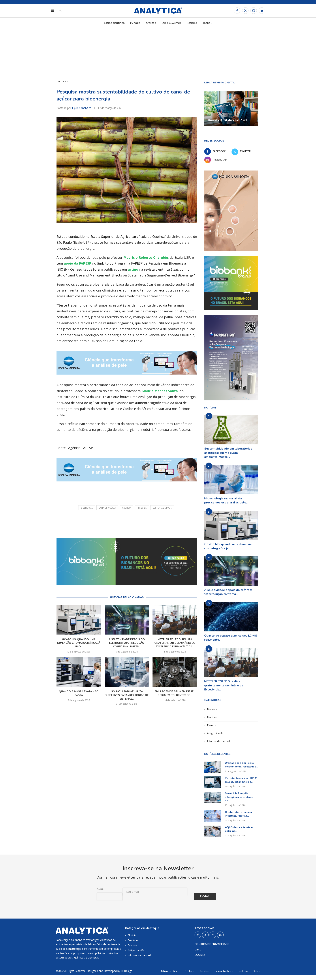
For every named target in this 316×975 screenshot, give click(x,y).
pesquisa (141, 507)
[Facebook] (237, 10)
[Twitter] (245, 10)
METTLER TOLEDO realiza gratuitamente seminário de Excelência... (223, 685)
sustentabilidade (162, 507)
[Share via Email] (148, 523)
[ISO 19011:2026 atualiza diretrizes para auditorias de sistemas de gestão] (127, 672)
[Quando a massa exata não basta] (79, 672)
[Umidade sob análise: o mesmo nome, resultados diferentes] (212, 767)
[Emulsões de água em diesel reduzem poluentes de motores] (175, 672)
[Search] (60, 10)
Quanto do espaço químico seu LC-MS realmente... (230, 638)
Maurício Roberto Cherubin (145, 257)
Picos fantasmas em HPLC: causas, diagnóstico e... (241, 780)
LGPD (198, 949)
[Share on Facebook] (124, 523)
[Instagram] (253, 10)
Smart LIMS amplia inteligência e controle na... (239, 797)
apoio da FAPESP (77, 263)
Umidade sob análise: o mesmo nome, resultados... (241, 764)
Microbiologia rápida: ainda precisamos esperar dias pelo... (226, 500)
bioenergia (87, 507)
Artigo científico (114, 23)
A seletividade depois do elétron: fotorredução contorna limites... (127, 643)
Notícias (192, 23)
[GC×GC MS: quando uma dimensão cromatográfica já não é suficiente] (79, 620)
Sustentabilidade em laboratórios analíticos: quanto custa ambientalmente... (228, 453)
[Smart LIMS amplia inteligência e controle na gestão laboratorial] (212, 797)
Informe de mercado (219, 741)
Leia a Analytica (171, 23)
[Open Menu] (52, 10)
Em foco (135, 23)
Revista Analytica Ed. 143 (227, 120)
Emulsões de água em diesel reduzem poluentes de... (175, 693)
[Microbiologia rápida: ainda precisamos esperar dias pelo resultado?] (231, 479)
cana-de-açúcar (107, 507)
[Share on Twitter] (131, 523)
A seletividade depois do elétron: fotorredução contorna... (228, 592)
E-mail (100, 889)
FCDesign (126, 971)
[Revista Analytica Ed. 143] (231, 108)
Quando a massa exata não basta (79, 693)
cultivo (126, 507)
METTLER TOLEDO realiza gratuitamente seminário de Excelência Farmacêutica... (174, 643)
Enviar (205, 896)
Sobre (206, 23)
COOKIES (200, 955)
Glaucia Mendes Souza (160, 391)
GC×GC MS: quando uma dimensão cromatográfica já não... (78, 643)
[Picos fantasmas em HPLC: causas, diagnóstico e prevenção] (212, 782)
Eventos (151, 23)
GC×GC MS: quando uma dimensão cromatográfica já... (228, 546)
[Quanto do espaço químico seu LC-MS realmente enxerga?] (231, 616)
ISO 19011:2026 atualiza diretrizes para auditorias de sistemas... (126, 695)
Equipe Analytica (82, 108)
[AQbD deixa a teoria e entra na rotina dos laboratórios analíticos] (212, 831)
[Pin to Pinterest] (140, 523)
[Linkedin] (262, 10)
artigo (133, 269)
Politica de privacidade (212, 944)
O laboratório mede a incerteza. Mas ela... (238, 814)
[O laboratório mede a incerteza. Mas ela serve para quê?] (212, 816)
